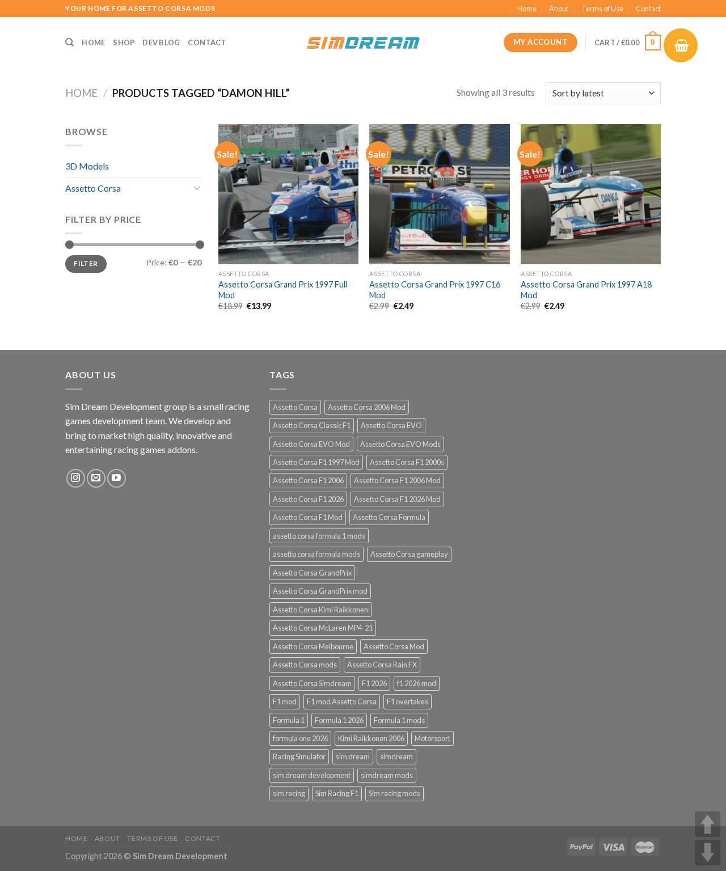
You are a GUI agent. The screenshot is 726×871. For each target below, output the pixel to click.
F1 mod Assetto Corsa (342, 701)
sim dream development (312, 775)
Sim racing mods (394, 793)
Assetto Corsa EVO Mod (311, 444)
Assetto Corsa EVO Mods (400, 444)
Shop (123, 42)
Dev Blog (161, 42)
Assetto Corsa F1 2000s (407, 462)
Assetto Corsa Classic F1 (312, 425)
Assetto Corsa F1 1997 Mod (316, 462)
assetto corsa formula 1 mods (319, 535)
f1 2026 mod (416, 683)
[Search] (69, 42)
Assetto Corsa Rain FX (382, 664)
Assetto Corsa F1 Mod (308, 517)
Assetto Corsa (93, 188)
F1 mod (285, 701)
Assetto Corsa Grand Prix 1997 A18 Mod (586, 290)
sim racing (289, 793)
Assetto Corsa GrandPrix (312, 572)
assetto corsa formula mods (316, 554)
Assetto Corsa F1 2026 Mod (397, 499)
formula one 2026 (300, 738)
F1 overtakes (407, 701)
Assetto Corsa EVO (391, 425)
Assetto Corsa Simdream (312, 683)
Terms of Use (602, 8)
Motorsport (432, 738)
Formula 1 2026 (339, 720)
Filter (86, 263)
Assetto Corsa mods (305, 664)
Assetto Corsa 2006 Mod (367, 407)
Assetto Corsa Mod (394, 646)
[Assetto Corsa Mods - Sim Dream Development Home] (363, 42)
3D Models (87, 165)
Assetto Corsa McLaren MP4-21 (323, 627)
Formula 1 (289, 720)
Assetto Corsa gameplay (409, 554)
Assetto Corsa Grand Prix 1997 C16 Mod (434, 290)
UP (707, 824)
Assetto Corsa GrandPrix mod (320, 590)
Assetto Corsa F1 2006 (308, 480)
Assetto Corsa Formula (389, 517)
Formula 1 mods (399, 720)
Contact (648, 8)
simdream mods (387, 775)
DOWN (707, 852)
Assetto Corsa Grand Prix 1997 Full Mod (282, 290)
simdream (396, 756)
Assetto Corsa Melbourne (313, 646)
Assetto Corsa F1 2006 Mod (397, 480)
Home (527, 8)
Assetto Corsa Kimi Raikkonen (320, 609)
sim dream (353, 756)
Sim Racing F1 (336, 793)
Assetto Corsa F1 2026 (308, 499)
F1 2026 (374, 683)
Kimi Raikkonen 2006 (371, 738)
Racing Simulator (299, 756)
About (558, 8)
